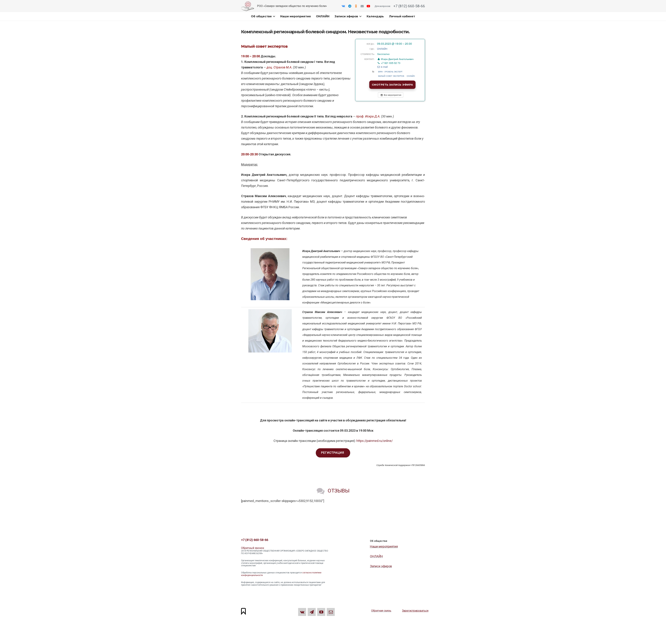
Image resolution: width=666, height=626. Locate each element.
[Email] (362, 6)
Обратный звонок (252, 548)
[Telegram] (350, 6)
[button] (273, 16)
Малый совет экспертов (391, 75)
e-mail (384, 66)
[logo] (247, 6)
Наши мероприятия (384, 546)
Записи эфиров (381, 566)
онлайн (411, 75)
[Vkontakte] (343, 6)
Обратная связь (381, 610)
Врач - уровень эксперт (390, 71)
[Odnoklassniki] (356, 6)
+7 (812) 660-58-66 (408, 6)
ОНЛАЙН (382, 48)
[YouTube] (368, 6)
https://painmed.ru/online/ (374, 441)
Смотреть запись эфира (392, 84)
